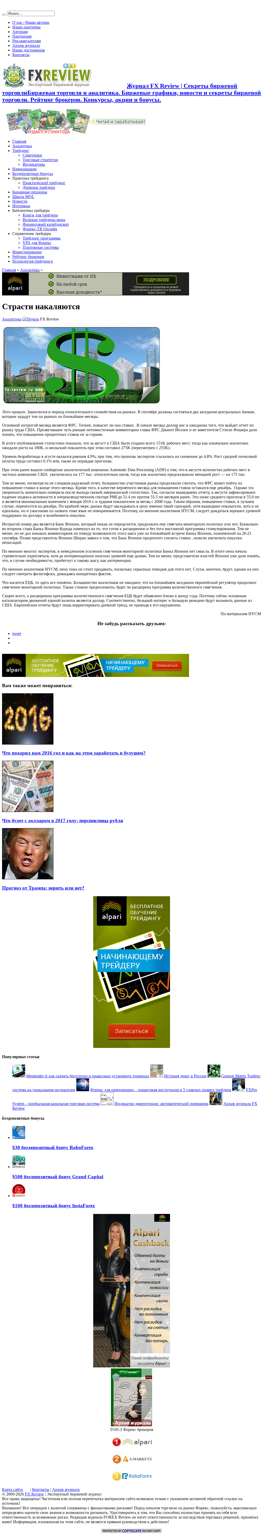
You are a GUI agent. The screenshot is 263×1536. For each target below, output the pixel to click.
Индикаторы (34, 164)
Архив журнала (26, 45)
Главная (19, 141)
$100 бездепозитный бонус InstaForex (53, 1205)
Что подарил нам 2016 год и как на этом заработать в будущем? (74, 753)
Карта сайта (12, 1489)
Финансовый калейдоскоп (46, 224)
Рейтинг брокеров (28, 256)
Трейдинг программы (42, 238)
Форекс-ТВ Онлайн (40, 229)
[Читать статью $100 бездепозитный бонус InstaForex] (18, 1195)
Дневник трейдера (39, 187)
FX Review (34, 1494)
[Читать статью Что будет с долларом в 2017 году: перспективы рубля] (27, 810)
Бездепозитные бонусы (32, 173)
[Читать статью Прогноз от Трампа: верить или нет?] (27, 878)
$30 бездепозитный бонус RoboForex (52, 1147)
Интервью (21, 206)
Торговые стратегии (40, 160)
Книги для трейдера (40, 215)
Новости (19, 201)
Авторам (20, 31)
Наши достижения (28, 50)
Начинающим (24, 169)
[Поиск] (4, 14)
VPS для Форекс (37, 243)
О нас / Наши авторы (30, 22)
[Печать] (31, 319)
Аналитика (22, 146)
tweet (16, 633)
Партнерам (22, 36)
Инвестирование (27, 252)
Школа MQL (23, 196)
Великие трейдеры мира (44, 220)
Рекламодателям (26, 41)
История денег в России (185, 1076)
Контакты (21, 55)
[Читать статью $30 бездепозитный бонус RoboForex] (18, 1137)
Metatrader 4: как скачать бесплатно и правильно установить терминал (87, 1076)
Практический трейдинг (44, 183)
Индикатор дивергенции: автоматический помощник (162, 1103)
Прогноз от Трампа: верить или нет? (43, 888)
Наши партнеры (26, 27)
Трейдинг (20, 150)
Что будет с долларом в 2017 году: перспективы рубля (62, 820)
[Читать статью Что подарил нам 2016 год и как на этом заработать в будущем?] (27, 743)
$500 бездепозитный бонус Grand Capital (57, 1176)
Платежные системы (41, 247)
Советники (32, 155)
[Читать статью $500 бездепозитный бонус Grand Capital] (18, 1166)
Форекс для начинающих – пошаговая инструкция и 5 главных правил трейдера (160, 1090)
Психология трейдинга (32, 261)
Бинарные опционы (29, 192)
